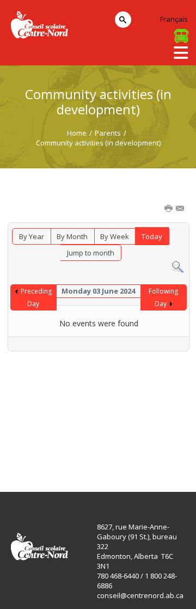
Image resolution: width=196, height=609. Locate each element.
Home (77, 133)
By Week (114, 236)
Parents (108, 133)
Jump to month (90, 253)
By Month (72, 236)
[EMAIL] (181, 209)
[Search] (177, 266)
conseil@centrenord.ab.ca (140, 595)
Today (152, 236)
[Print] (169, 209)
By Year (31, 236)
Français (174, 19)
